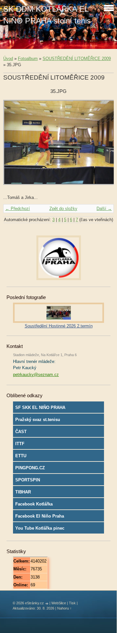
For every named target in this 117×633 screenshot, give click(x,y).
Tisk (72, 603)
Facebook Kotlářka (34, 504)
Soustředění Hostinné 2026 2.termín (59, 326)
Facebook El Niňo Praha (39, 516)
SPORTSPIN (27, 479)
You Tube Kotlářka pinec (39, 528)
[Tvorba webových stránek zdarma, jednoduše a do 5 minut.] (47, 603)
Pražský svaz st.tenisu (37, 419)
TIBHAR (23, 492)
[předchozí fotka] (13, 145)
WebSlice (58, 603)
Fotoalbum (28, 58)
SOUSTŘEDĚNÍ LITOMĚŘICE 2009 (77, 58)
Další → (104, 208)
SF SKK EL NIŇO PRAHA (40, 407)
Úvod (8, 58)
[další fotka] (103, 145)
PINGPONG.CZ (30, 467)
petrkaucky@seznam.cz (36, 374)
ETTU (20, 455)
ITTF (19, 443)
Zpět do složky (63, 208)
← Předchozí (17, 208)
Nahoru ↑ (64, 608)
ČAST (21, 431)
